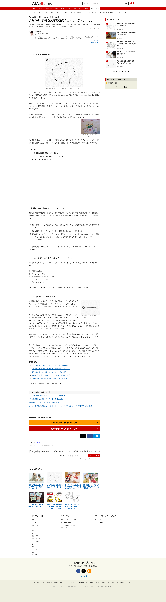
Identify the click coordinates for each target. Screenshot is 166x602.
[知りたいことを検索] (126, 3)
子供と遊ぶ (64, 12)
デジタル (34, 530)
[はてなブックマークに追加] (96, 436)
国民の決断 (64, 528)
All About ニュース (100, 519)
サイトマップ (123, 582)
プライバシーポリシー (72, 582)
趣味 (33, 546)
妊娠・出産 (77, 8)
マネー (34, 522)
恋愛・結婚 (35, 536)
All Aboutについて (84, 582)
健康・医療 (35, 525)
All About (34, 12)
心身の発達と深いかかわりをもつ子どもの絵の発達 (49, 378)
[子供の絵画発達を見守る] (64, 72)
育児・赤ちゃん (85, 8)
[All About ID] (132, 4)
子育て (57, 12)
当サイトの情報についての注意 (110, 582)
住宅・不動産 (35, 519)
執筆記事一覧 (94, 42)
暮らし (51, 4)
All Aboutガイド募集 (66, 522)
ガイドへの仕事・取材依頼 (68, 525)
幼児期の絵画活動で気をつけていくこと (46, 153)
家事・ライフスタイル (38, 8)
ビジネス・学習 (36, 538)
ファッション (35, 549)
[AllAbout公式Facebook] (78, 571)
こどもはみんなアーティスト (42, 159)
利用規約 (62, 582)
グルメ (34, 552)
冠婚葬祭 (55, 8)
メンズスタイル (36, 541)
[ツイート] (83, 436)
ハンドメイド (69, 8)
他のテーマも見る (121, 87)
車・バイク (35, 554)
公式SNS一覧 (83, 576)
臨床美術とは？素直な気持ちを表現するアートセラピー (51, 369)
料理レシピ (49, 8)
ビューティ (35, 528)
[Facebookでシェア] (90, 436)
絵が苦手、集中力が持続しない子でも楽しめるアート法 (51, 375)
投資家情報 (49, 582)
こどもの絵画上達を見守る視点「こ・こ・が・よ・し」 (50, 156)
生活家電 (61, 8)
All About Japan (99, 522)
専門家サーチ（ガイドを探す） (69, 519)
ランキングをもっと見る (121, 71)
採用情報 (43, 582)
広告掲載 (56, 582)
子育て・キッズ (95, 8)
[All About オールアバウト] (39, 4)
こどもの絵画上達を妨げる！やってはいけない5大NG (50, 365)
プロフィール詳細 (93, 40)
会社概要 (36, 582)
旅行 (33, 544)
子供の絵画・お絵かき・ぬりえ (78, 12)
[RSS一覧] (89, 571)
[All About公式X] (83, 571)
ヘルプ (130, 582)
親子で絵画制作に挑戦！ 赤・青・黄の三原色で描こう (50, 372)
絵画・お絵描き (92, 12)
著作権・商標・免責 (95, 582)
